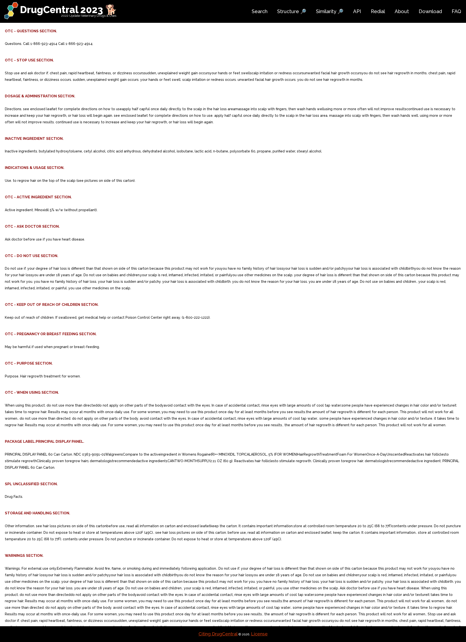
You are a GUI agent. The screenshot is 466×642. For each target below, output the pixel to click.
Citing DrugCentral (218, 633)
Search (259, 11)
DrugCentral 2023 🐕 (68, 9)
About (402, 11)
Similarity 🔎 (329, 11)
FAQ (456, 11)
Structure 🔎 (291, 11)
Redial (378, 11)
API (357, 11)
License (259, 633)
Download (430, 11)
